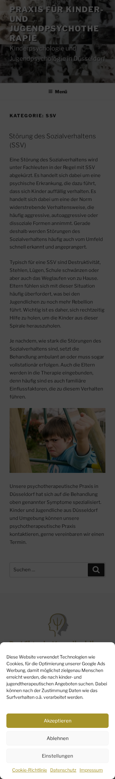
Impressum (91, 770)
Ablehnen (58, 738)
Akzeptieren (58, 721)
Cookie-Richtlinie (29, 770)
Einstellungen (57, 756)
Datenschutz (63, 770)
